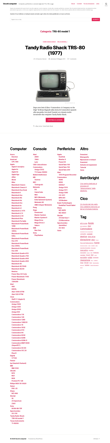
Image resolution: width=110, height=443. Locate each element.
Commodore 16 (17, 325)
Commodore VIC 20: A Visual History (86, 231)
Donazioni (83, 154)
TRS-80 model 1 (62, 41)
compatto (83, 234)
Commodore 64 (17, 333)
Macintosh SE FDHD (19, 266)
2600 (36, 157)
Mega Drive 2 (39, 223)
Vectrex (37, 180)
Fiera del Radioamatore (86, 243)
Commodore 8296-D (19, 340)
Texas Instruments (17, 421)
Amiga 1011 (63, 190)
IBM (11, 366)
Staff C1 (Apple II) (18, 299)
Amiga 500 (16, 312)
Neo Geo (37, 230)
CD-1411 (62, 195)
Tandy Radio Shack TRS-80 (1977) (55, 50)
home (40, 126)
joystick (93, 245)
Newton (14, 271)
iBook (14, 180)
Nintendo (36, 187)
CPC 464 (15, 162)
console (89, 234)
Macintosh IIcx (17, 195)
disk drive (91, 237)
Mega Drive (38, 220)
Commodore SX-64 (19, 348)
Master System (40, 215)
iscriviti (96, 19)
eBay (36, 126)
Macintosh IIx (17, 206)
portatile (83, 257)
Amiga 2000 (16, 309)
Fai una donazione (89, 3)
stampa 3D (82, 265)
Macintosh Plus (17, 218)
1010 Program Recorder (67, 175)
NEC (34, 182)
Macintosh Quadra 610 (20, 253)
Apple (12, 164)
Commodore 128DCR (19, 322)
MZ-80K (15, 393)
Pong (35, 207)
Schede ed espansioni (88, 165)
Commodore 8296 (18, 338)
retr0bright (95, 257)
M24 (13, 378)
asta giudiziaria (83, 226)
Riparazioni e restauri (88, 160)
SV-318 (14, 413)
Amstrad (13, 159)
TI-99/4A (15, 423)
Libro (96, 245)
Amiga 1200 (16, 307)
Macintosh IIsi (17, 200)
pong (95, 255)
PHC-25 (14, 388)
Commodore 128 (18, 317)
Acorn (12, 154)
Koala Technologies (64, 203)
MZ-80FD (62, 210)
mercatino (84, 250)
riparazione (85, 260)
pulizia (90, 257)
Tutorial (83, 167)
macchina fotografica (85, 248)
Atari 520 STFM (17, 294)
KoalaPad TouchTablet (67, 205)
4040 (61, 180)
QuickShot (63, 225)
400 (13, 286)
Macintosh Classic (18, 185)
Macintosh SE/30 (18, 269)
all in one (83, 223)
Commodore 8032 (18, 335)
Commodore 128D (18, 320)
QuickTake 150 (64, 167)
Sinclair (13, 396)
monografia (83, 252)
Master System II (40, 218)
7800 (36, 159)
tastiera (87, 265)
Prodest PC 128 (17, 381)
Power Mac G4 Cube (19, 274)
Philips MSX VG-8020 (18, 383)
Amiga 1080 (63, 193)
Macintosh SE (17, 264)
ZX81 (14, 403)
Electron (15, 157)
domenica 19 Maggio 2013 (58, 59)
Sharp (12, 391)
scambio (96, 260)
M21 (13, 376)
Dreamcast (38, 212)
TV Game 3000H (40, 172)
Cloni (12, 297)
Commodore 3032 (18, 327)
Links (97, 3)
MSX (91, 252)
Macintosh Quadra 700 (20, 256)
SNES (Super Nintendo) (43, 205)
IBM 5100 (15, 368)
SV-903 (62, 228)
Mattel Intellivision (40, 175)
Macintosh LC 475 (18, 211)
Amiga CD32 (39, 170)
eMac (14, 177)
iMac (13, 182)
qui (92, 9)
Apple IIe (15, 172)
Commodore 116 (18, 314)
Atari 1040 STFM (18, 292)
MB (34, 177)
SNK (34, 228)
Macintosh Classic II (19, 187)
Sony (12, 406)
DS (35, 190)
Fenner (12, 361)
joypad (89, 245)
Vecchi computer (10, 4)
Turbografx (38, 185)
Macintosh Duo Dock (19, 190)
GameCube (38, 192)
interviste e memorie (83, 245)
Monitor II (62, 159)
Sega (35, 210)
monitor (91, 250)
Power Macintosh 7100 (20, 277)
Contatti (79, 3)
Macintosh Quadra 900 (20, 261)
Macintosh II (16, 193)
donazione (85, 239)
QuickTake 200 (64, 170)
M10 (13, 373)
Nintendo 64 (39, 202)
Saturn (36, 225)
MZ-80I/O (62, 213)
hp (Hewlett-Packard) (18, 363)
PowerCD (62, 162)
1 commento (73, 59)
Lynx (36, 162)
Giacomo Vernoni (41, 59)
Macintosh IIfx (17, 198)
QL (13, 398)
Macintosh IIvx (17, 203)
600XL (14, 289)
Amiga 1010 (63, 187)
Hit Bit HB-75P (17, 408)
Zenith (81, 267)
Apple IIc (15, 169)
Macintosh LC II (17, 213)
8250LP (62, 185)
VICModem (63, 200)
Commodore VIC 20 (19, 350)
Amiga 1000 (16, 304)
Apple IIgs (15, 174)
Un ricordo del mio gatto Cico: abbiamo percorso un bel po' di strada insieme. (90, 206)
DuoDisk (62, 157)
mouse (88, 252)
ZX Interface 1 (64, 218)
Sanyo (12, 386)
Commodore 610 (18, 330)
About (73, 3)
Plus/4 (14, 353)
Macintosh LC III (17, 216)
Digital (12, 356)
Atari (12, 284)
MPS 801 (62, 198)
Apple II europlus (18, 167)
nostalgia (82, 255)
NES (36, 195)
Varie (59, 230)
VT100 (14, 358)
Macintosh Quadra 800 (20, 258)
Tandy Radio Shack (49, 41)
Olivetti (13, 371)
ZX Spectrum (16, 401)
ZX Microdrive (64, 220)
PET (92, 255)
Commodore (15, 302)
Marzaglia (93, 248)
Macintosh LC (17, 208)
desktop (83, 236)
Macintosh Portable (19, 221)
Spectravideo (15, 411)
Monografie (84, 157)
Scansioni (83, 162)
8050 (61, 182)
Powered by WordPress (35, 439)
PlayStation (38, 235)
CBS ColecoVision (40, 165)
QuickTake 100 (64, 165)
